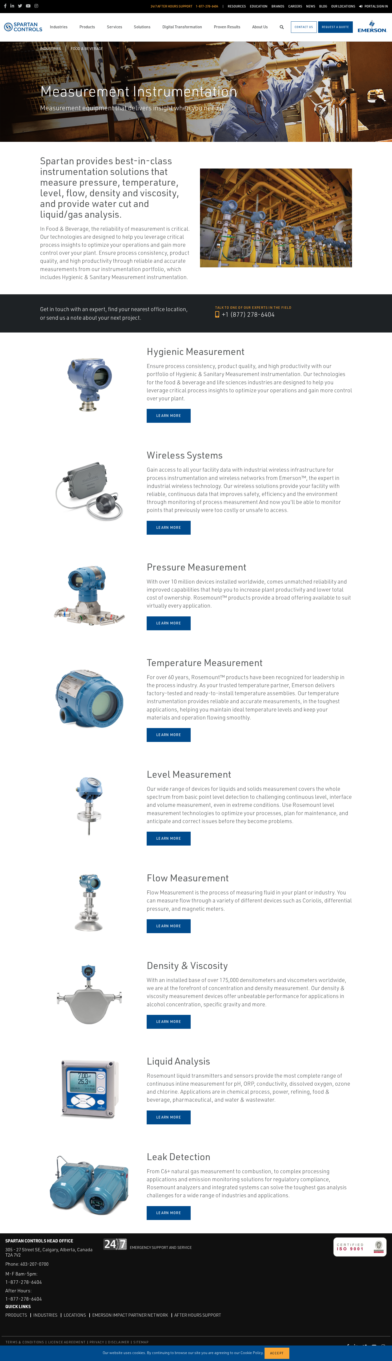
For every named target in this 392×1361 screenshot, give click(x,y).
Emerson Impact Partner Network (130, 1315)
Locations (75, 1315)
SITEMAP (140, 1342)
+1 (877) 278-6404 (248, 314)
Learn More (168, 415)
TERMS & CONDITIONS (25, 1342)
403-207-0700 (34, 1264)
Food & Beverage (87, 48)
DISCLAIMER (118, 1342)
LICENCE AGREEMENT (67, 1342)
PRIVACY (97, 1342)
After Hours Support (197, 1315)
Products (16, 1315)
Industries (50, 48)
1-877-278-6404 (23, 1282)
